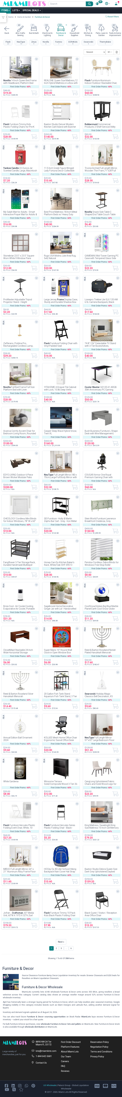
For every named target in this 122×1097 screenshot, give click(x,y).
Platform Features (70, 1047)
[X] (14, 1089)
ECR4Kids (72, 43)
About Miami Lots (70, 1051)
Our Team (66, 1056)
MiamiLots (86, 1017)
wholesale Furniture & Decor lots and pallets (61, 1024)
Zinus (33, 43)
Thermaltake (105, 43)
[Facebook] (6, 1085)
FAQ (63, 1066)
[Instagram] (19, 1085)
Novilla (46, 43)
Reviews (65, 1071)
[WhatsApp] (26, 1085)
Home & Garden (24, 17)
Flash (8, 43)
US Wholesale (49, 1085)
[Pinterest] (33, 1085)
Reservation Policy (99, 1042)
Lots (15, 10)
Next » (61, 942)
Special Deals (31, 10)
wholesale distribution (35, 1027)
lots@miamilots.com (46, 1051)
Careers (65, 1061)
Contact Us (41, 1062)
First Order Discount (71, 1042)
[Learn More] (107, 4)
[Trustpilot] (21, 1089)
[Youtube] (7, 1089)
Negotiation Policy (99, 1047)
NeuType (21, 43)
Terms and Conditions (101, 1051)
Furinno (58, 43)
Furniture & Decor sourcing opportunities (46, 1017)
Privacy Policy (97, 1056)
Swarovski (88, 43)
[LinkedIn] (13, 1085)
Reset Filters (113, 17)
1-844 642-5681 (44, 1056)
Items (4, 10)
